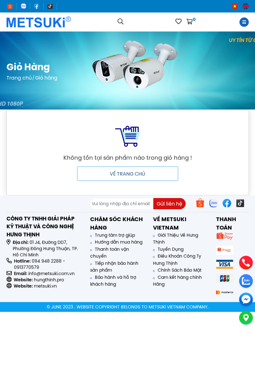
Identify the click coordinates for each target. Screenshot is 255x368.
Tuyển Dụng (169, 249)
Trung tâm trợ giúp (114, 235)
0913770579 (26, 267)
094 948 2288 (47, 261)
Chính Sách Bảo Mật (179, 270)
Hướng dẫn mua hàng (118, 242)
